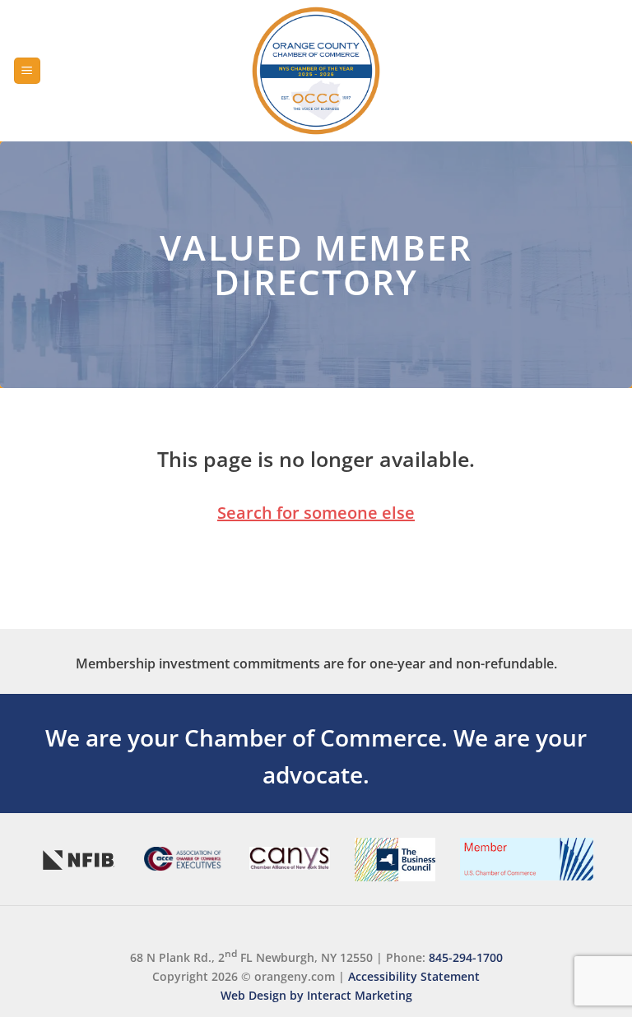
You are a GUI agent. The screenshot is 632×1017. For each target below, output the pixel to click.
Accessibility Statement (414, 976)
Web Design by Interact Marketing (316, 995)
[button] (27, 71)
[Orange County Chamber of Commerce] (316, 70)
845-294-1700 (466, 957)
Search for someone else (316, 513)
